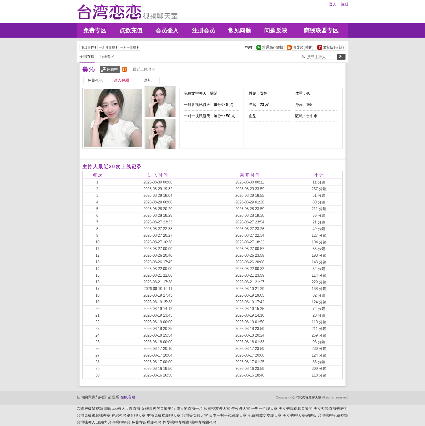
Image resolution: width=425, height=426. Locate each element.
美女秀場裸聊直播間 (296, 408)
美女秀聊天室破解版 (300, 415)
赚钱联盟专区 (321, 30)
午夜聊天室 (240, 408)
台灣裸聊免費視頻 (333, 415)
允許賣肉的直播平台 (158, 408)
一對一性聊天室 (264, 408)
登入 (333, 4)
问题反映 (275, 30)
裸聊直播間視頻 (203, 422)
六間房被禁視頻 (90, 408)
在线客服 (127, 397)
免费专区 (94, 30)
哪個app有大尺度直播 (122, 408)
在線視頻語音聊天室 (128, 415)
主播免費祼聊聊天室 (163, 415)
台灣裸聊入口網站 (92, 422)
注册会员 (203, 30)
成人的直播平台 (189, 408)
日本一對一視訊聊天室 (228, 415)
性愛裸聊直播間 (176, 422)
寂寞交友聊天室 (217, 408)
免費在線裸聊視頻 (147, 422)
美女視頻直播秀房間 (331, 408)
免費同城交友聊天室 (265, 415)
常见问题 (239, 30)
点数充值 (131, 30)
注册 (344, 4)
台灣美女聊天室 (195, 415)
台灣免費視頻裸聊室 (93, 415)
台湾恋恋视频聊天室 (307, 397)
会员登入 (167, 30)
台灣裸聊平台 (119, 422)
